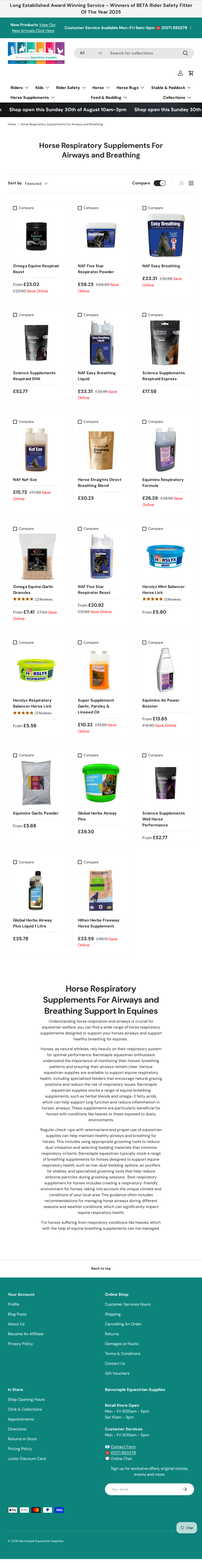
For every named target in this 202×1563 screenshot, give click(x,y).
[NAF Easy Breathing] (165, 236)
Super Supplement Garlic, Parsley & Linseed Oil (96, 706)
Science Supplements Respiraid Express (163, 375)
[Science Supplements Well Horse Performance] (165, 783)
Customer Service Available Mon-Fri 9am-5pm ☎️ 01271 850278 (126, 27)
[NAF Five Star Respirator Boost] (101, 556)
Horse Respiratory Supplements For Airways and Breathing (62, 124)
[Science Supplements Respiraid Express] (165, 343)
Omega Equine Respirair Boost (36, 268)
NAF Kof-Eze (25, 479)
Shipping (113, 1314)
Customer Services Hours (128, 1304)
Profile (13, 1304)
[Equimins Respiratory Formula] (165, 449)
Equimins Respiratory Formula (163, 482)
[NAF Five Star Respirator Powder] (101, 236)
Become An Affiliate (26, 1333)
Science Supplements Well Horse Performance (163, 819)
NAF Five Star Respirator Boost (94, 589)
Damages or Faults (121, 1343)
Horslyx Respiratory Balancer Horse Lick (32, 703)
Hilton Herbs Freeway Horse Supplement (98, 923)
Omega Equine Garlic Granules (33, 589)
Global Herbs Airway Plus (97, 816)
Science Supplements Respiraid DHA (34, 375)
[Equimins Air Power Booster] (165, 670)
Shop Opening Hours (26, 1399)
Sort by (15, 183)
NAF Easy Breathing (161, 265)
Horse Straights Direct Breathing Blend (99, 482)
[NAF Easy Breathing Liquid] (101, 343)
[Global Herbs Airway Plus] (101, 783)
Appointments (21, 1419)
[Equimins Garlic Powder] (36, 783)
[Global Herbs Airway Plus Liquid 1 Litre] (36, 890)
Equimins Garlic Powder (36, 813)
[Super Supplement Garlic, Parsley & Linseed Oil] (101, 670)
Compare (141, 183)
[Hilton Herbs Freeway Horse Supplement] (101, 890)
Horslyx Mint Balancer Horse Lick (163, 589)
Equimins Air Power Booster (161, 703)
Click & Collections (25, 1409)
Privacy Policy (20, 1343)
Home (12, 124)
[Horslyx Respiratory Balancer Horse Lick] (36, 670)
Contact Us (115, 1363)
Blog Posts (17, 1314)
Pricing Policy (20, 1448)
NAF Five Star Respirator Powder (96, 268)
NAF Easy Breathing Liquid (97, 375)
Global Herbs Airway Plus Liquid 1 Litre (32, 923)
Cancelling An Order (123, 1324)
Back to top (101, 1268)
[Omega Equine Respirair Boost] (36, 236)
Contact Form (123, 1446)
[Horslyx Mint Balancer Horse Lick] (165, 556)
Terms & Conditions (122, 1353)
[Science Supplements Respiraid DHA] (36, 343)
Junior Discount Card (27, 1458)
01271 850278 (123, 1452)
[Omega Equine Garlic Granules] (36, 556)
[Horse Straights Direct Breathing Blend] (101, 449)
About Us (16, 1324)
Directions (17, 1429)
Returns (112, 1333)
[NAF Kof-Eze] (36, 449)
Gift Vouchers (117, 1373)
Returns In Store (22, 1438)
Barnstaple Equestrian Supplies (41, 1541)
